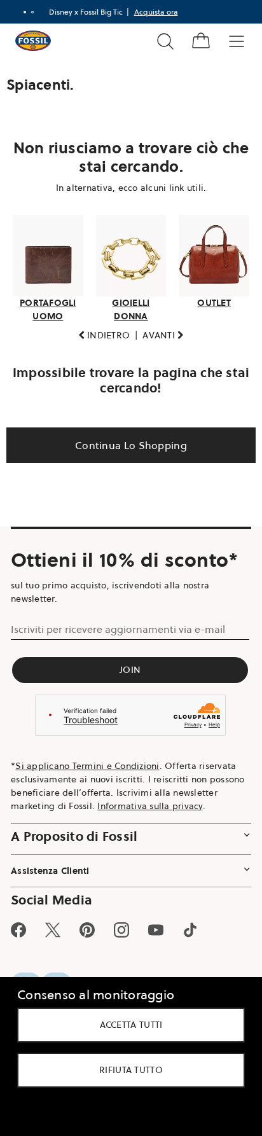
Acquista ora (151, 11)
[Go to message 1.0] (19, 12)
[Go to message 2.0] (27, 12)
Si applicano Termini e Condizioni (87, 762)
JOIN (126, 666)
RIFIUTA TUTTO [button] (126, 1069)
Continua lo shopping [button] (127, 441)
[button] (99, 331)
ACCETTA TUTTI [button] (126, 1024)
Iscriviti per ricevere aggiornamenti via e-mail (118, 625)
